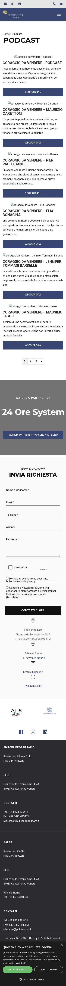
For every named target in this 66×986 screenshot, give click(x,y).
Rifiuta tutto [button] (48, 969)
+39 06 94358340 (35, 657)
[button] (33, 979)
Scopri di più (33, 92)
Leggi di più (20, 963)
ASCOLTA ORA (33, 142)
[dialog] (33, 964)
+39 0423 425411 (33, 686)
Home (6, 33)
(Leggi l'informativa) (47, 581)
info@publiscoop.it (33, 672)
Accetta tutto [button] (17, 969)
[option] (16, 712)
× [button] (62, 945)
